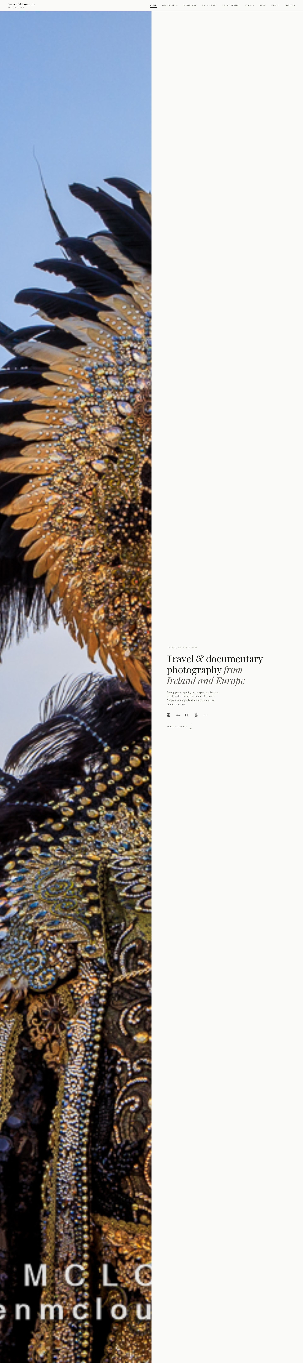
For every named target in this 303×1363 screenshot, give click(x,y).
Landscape (190, 5)
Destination (169, 5)
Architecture (231, 5)
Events (249, 5)
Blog (263, 5)
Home (153, 5)
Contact (290, 5)
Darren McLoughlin (21, 5)
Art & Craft (209, 5)
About (275, 5)
